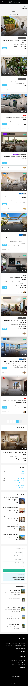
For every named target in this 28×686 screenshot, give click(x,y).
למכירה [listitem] (22, 476)
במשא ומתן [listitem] (21, 487)
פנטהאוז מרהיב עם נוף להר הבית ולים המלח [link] (15, 361)
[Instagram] (14, 683)
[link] (14, 26)
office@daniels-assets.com (19, 664)
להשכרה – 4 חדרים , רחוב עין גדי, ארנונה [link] (16, 81)
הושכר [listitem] (22, 474)
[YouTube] (8, 683)
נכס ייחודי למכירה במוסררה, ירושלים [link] (10, 516)
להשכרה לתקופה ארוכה (6, 17)
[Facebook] (19, 683)
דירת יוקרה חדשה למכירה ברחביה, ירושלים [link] (15, 452)
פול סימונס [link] (21, 333)
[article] (14, 447)
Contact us (22, 667)
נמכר (3, 378)
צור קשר (5, 679)
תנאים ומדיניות (13, 679)
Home (26, 6)
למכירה (13, 134)
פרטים (4, 48)
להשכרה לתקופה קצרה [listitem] (18, 483)
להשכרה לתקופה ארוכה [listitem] (18, 480)
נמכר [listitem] (23, 471)
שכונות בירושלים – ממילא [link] (14, 624)
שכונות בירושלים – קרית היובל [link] (13, 616)
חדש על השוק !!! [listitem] (20, 485)
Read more (22, 651)
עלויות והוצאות (21, 679)
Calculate (14, 570)
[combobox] (12, 14)
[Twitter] (17, 683)
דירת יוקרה (4, 173)
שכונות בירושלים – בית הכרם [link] (13, 607)
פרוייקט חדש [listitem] (21, 478)
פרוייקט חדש (9, 134)
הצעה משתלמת (5, 297)
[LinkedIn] (11, 683)
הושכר (4, 95)
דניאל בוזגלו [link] (20, 167)
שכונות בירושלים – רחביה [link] (14, 598)
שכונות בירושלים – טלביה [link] (14, 590)
